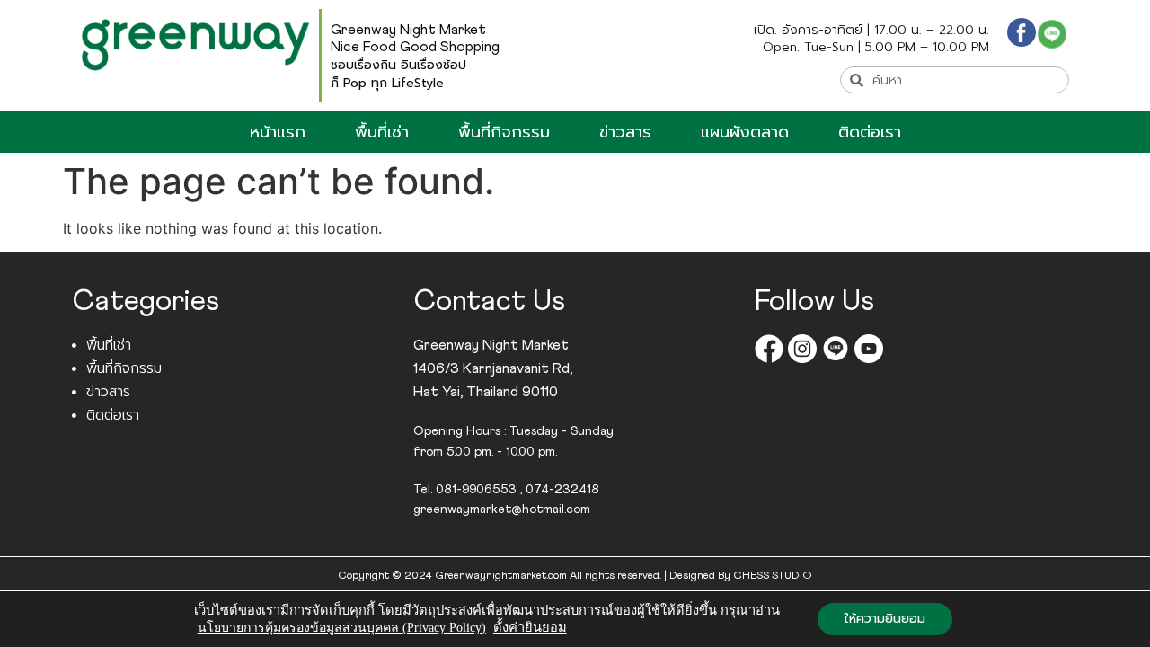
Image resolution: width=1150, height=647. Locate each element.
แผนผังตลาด (745, 132)
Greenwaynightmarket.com (501, 576)
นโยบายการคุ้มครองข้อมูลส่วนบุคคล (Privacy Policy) (342, 627)
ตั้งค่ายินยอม (530, 627)
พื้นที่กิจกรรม (504, 132)
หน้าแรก (277, 132)
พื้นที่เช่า (382, 132)
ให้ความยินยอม (885, 618)
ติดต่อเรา (869, 132)
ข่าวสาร (625, 132)
